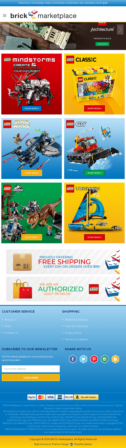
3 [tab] (63, 46)
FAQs (7, 326)
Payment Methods (76, 326)
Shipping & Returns (76, 319)
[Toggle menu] (4, 15)
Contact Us (11, 332)
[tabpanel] (63, 32)
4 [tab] (68, 46)
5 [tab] (73, 46)
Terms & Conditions (76, 339)
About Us (10, 319)
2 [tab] (58, 46)
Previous (5, 29)
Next (120, 29)
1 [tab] (52, 46)
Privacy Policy (73, 332)
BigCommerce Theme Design (51, 444)
